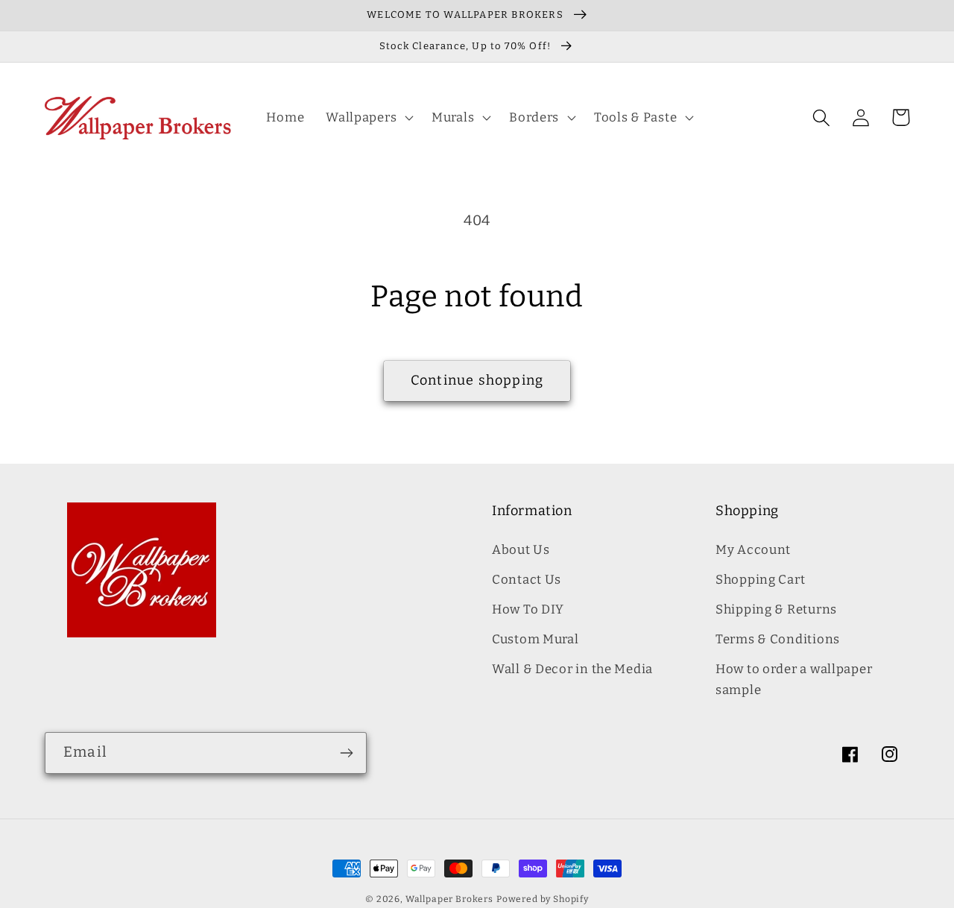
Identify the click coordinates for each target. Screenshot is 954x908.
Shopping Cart (760, 579)
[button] (368, 117)
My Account (753, 549)
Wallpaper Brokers (449, 899)
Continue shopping (477, 380)
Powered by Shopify (542, 899)
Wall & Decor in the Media (572, 668)
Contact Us (526, 579)
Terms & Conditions (778, 638)
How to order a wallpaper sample (794, 679)
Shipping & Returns (776, 609)
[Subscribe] (346, 753)
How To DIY (528, 609)
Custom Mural (535, 638)
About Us (521, 549)
